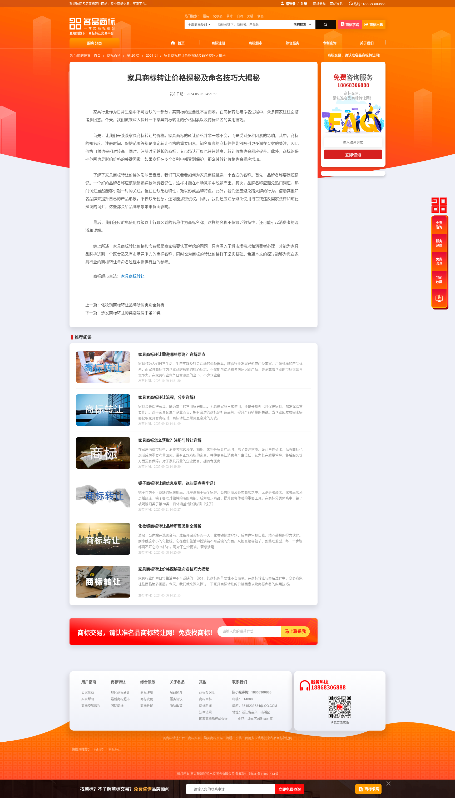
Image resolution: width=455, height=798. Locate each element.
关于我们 (367, 42)
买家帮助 (87, 699)
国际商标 (117, 705)
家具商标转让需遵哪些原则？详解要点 (171, 354)
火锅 (250, 16)
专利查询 (330, 42)
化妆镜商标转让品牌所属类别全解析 (124, 305)
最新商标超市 (120, 699)
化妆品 (217, 16)
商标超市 (255, 42)
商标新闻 (205, 705)
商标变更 (146, 699)
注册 (304, 3)
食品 (260, 16)
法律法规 (205, 712)
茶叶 (229, 16)
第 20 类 (133, 55)
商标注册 (218, 42)
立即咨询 (353, 154)
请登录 (290, 3)
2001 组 (152, 55)
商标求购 (352, 24)
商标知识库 (207, 692)
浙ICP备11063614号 (263, 773)
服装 (206, 16)
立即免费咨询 (290, 789)
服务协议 (176, 699)
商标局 (98, 749)
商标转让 (114, 749)
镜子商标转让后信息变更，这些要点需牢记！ (177, 483)
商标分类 (319, 3)
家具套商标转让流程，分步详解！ (167, 397)
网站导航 (336, 3)
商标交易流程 (90, 705)
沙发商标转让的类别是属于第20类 (123, 313)
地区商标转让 (120, 692)
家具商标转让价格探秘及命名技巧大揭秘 (173, 569)
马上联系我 (295, 631)
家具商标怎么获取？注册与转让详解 (169, 440)
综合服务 (292, 42)
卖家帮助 (87, 692)
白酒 (240, 16)
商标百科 (114, 55)
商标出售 (376, 24)
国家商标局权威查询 (213, 718)
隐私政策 (176, 705)
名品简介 (176, 692)
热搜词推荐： (81, 749)
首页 (181, 42)
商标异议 (146, 705)
